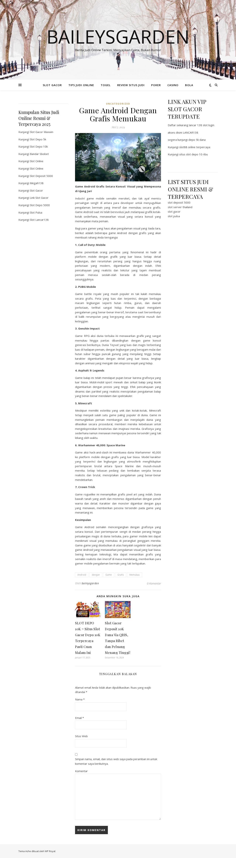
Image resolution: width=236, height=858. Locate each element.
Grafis (120, 574)
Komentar (81, 771)
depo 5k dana (197, 139)
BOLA (189, 85)
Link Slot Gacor (39, 197)
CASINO (172, 85)
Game (108, 574)
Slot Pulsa (36, 212)
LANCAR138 (190, 132)
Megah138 (37, 183)
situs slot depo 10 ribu (193, 154)
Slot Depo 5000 (40, 205)
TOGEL (106, 85)
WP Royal (50, 851)
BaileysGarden (118, 36)
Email (79, 718)
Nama (80, 699)
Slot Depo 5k (38, 139)
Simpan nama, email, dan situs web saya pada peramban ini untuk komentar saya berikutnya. (116, 761)
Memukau (134, 574)
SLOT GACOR (52, 85)
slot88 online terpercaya (194, 147)
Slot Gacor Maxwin (41, 132)
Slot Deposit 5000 (41, 176)
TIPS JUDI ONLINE (81, 85)
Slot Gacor (36, 190)
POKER (156, 85)
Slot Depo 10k (39, 146)
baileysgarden (90, 583)
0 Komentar (154, 583)
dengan (96, 574)
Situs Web (81, 736)
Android (81, 574)
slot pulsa (174, 216)
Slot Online (36, 161)
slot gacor (174, 211)
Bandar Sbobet (39, 154)
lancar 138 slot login (201, 125)
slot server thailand (180, 207)
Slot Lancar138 (39, 219)
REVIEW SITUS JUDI (131, 85)
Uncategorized (118, 103)
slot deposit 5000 (179, 202)
